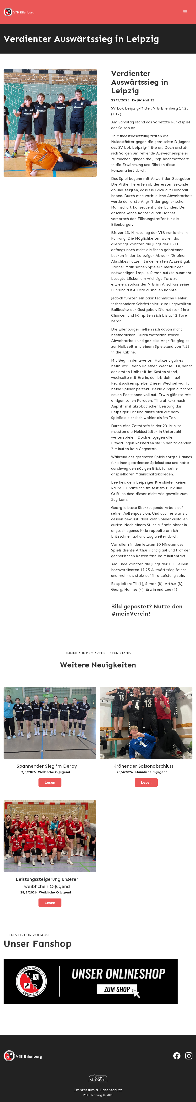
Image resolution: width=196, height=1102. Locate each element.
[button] (185, 12)
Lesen (50, 782)
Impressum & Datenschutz (98, 1090)
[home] (19, 12)
